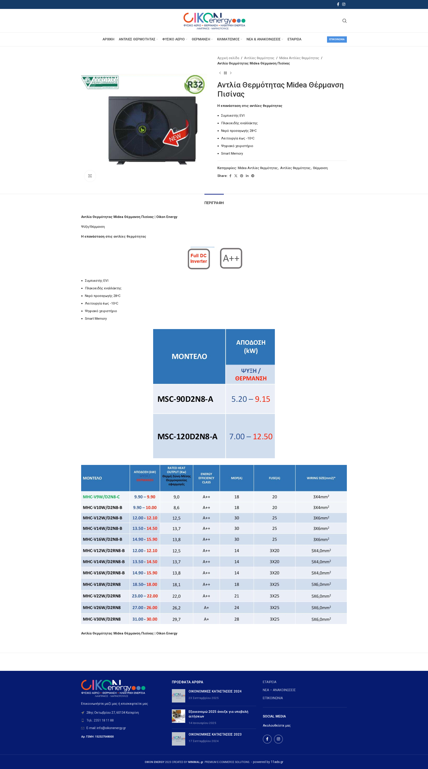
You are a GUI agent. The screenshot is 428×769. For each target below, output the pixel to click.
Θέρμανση (320, 168)
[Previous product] (220, 73)
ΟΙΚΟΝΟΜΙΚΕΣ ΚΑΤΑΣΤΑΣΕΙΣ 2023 (215, 734)
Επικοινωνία (337, 39)
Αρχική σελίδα (228, 58)
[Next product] (230, 73)
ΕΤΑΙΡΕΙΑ (269, 682)
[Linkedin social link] (247, 176)
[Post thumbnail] (178, 696)
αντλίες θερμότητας (129, 236)
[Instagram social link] (344, 4)
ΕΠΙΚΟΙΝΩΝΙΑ (273, 698)
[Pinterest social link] (242, 176)
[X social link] (236, 176)
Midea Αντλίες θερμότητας (299, 58)
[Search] (344, 20)
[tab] (214, 200)
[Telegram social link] (253, 176)
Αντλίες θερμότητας (259, 58)
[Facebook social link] (338, 4)
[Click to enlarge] (90, 176)
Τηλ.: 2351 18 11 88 (100, 720)
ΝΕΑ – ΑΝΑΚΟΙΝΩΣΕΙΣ (279, 690)
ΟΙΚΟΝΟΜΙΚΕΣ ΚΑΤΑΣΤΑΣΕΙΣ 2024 (215, 691)
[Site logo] (214, 20)
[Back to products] (225, 73)
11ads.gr (277, 762)
